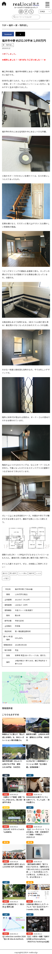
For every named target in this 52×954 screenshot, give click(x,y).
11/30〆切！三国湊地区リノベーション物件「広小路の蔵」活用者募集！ (37, 764)
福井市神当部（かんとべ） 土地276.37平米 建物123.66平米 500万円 (13, 764)
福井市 (31, 573)
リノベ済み (23, 573)
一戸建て (6, 578)
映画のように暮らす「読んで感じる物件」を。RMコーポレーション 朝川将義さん (13, 737)
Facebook (8, 34)
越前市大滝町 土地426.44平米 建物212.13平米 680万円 (37, 737)
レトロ (38, 573)
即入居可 (13, 573)
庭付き (5, 573)
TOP (4, 25)
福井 (11, 25)
